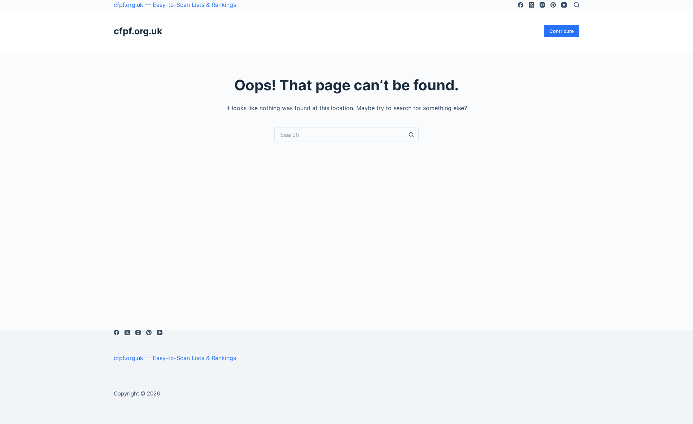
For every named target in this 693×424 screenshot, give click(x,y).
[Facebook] (520, 5)
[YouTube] (564, 5)
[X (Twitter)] (531, 5)
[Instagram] (542, 5)
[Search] (576, 5)
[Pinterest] (553, 5)
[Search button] (411, 134)
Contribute (561, 31)
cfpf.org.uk (138, 31)
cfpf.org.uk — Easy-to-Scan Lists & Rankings (175, 4)
